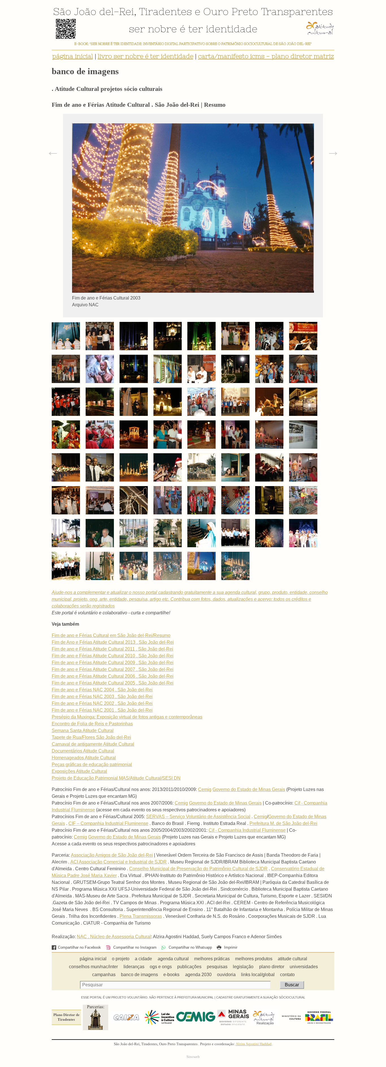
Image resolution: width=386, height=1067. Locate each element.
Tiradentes (165, 11)
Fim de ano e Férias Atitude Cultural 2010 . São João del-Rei (113, 655)
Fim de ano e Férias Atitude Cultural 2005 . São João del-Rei (113, 683)
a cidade (143, 958)
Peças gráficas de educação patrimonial (92, 764)
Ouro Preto (230, 11)
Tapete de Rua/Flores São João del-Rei (91, 737)
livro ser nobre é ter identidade (145, 56)
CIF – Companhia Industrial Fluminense (108, 823)
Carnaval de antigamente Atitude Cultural (93, 744)
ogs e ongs (161, 966)
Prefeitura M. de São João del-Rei (283, 823)
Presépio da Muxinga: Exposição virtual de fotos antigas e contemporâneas (127, 717)
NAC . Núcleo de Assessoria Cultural (114, 936)
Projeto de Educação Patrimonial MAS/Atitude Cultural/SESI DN (116, 778)
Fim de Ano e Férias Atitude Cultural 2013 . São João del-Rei (113, 642)
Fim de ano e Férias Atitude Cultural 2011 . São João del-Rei (112, 649)
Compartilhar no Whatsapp (190, 947)
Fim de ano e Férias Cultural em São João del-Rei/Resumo (111, 635)
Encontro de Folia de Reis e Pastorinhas (92, 723)
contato (287, 974)
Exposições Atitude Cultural (79, 771)
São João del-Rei (93, 11)
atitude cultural (292, 958)
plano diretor (271, 966)
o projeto (120, 958)
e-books (171, 974)
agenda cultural (173, 958)
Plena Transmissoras (141, 916)
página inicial (72, 56)
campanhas (104, 974)
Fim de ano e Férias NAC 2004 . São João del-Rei (102, 689)
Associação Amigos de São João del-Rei (112, 855)
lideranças (133, 966)
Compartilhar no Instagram (134, 947)
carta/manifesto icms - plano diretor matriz (266, 56)
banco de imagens (139, 974)
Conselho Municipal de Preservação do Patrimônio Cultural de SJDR (198, 868)
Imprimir (230, 947)
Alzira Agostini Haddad (254, 1044)
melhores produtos (253, 958)
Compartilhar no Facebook (79, 947)
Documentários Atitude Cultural (83, 751)
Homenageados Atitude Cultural (84, 757)
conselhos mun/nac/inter (93, 966)
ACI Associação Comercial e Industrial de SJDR (118, 861)
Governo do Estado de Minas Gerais (248, 789)
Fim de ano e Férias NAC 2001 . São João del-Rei (102, 710)
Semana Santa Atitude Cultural (83, 730)
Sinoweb (193, 1057)
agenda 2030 (198, 974)
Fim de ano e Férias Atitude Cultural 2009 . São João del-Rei (113, 662)
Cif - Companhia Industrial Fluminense (247, 830)
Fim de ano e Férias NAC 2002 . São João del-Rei (102, 703)
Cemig (204, 789)
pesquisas (217, 966)
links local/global (258, 974)
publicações (189, 966)
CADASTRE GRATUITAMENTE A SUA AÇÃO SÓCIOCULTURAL (260, 997)
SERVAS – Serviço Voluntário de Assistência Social (198, 816)
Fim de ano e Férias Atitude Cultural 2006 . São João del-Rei (113, 676)
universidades (304, 966)
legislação (243, 966)
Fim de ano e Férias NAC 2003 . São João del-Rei (102, 696)
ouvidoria (226, 974)
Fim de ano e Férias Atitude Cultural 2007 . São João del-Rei (113, 669)
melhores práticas (212, 958)
